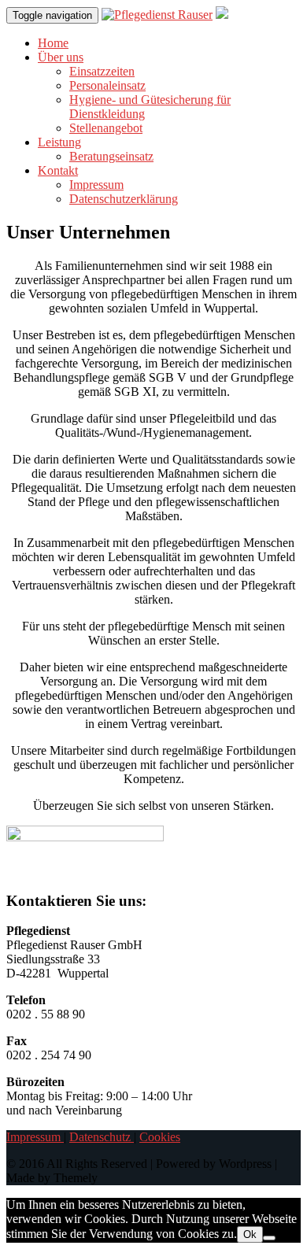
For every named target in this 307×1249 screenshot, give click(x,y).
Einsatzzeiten (102, 71)
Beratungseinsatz (111, 156)
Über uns (60, 57)
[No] (269, 1238)
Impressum (96, 184)
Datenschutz (101, 1137)
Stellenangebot (105, 128)
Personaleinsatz (107, 85)
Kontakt (58, 170)
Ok (250, 1234)
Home (53, 43)
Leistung (59, 142)
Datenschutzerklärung (123, 198)
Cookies (159, 1137)
